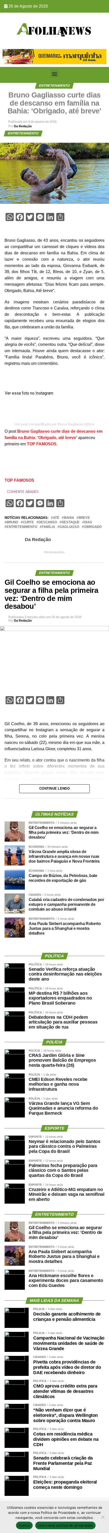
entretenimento (22, 527)
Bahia (69, 518)
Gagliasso (69, 527)
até (56, 518)
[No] (102, 1517)
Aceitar (24, 1525)
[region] (54, 56)
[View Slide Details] (54, 56)
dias (88, 522)
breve (84, 518)
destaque (71, 522)
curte (28, 522)
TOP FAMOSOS (42, 444)
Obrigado (93, 527)
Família (48, 527)
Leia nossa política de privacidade (65, 1525)
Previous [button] (9, 55)
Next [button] (100, 55)
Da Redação (23, 126)
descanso (48, 522)
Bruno (12, 522)
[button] (54, 73)
